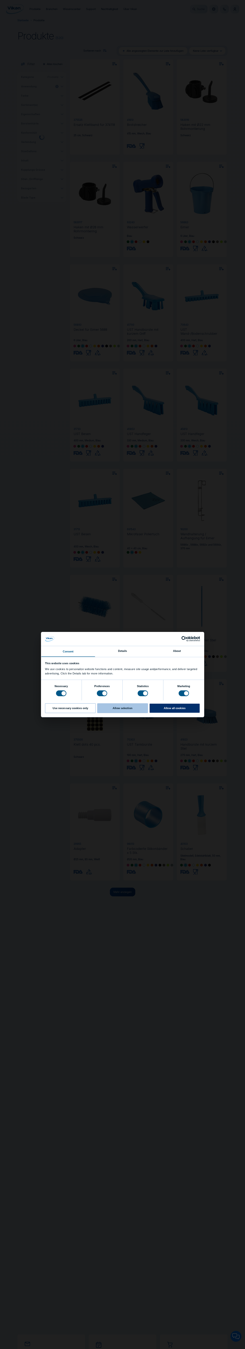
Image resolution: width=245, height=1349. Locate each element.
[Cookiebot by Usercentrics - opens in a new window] (184, 639)
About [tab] (177, 650)
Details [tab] (122, 650)
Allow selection (122, 707)
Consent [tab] (68, 651)
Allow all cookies (175, 707)
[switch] (102, 693)
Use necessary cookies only (70, 707)
